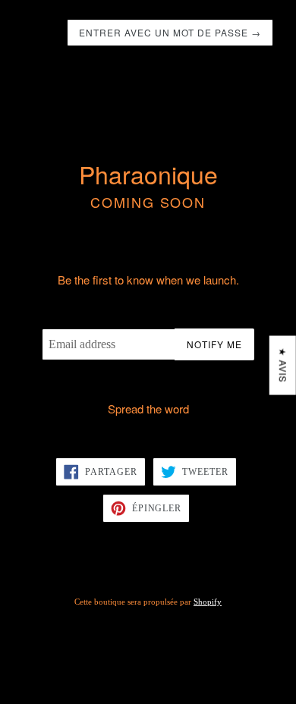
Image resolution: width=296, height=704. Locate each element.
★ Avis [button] (283, 365)
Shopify (208, 601)
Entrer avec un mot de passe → (170, 32)
